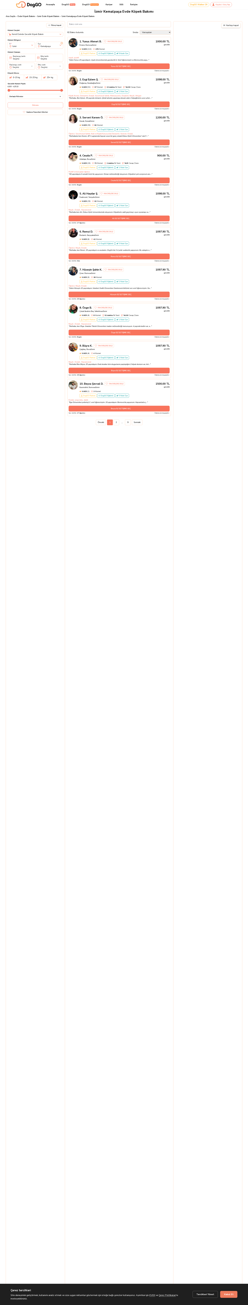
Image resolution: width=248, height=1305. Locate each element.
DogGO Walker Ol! (198, 4)
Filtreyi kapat (56, 25)
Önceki (101, 422)
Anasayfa (50, 4)
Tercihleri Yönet (205, 1294)
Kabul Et (229, 1294)
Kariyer (109, 4)
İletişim (133, 4)
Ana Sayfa (10, 16)
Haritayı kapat (231, 25)
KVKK (152, 1295)
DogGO (68, 4)
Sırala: (135, 32)
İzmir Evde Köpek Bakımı (48, 16)
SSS (121, 4)
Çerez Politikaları (167, 1295)
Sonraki (137, 422)
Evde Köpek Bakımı (26, 16)
